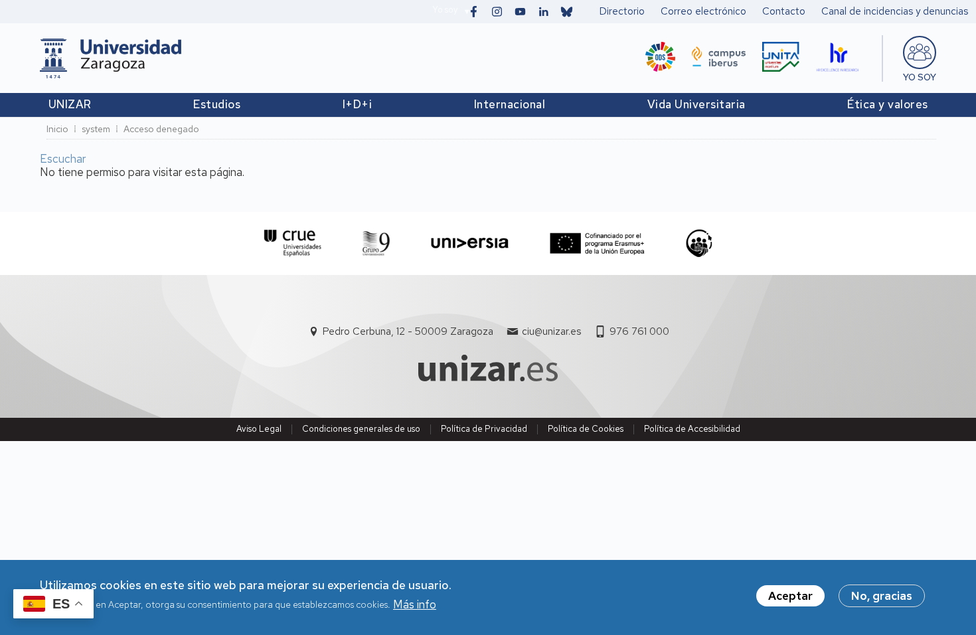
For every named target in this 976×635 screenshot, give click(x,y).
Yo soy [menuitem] (919, 77)
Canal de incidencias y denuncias (894, 11)
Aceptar (790, 596)
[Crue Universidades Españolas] (293, 243)
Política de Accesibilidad (692, 428)
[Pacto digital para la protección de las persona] (698, 243)
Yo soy (444, 9)
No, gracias (881, 596)
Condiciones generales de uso (361, 428)
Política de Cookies (585, 428)
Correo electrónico (703, 11)
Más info (414, 604)
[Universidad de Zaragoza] (110, 58)
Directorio (622, 11)
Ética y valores (887, 104)
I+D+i (357, 104)
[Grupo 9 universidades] (376, 243)
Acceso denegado (161, 129)
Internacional (510, 104)
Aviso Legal (259, 428)
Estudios (216, 104)
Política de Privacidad (484, 428)
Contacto (783, 11)
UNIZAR (70, 104)
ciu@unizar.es (551, 331)
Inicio (57, 129)
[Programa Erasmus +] (597, 243)
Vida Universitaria (696, 104)
